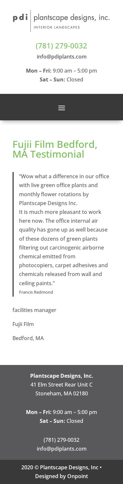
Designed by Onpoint (61, 476)
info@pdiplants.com (62, 56)
